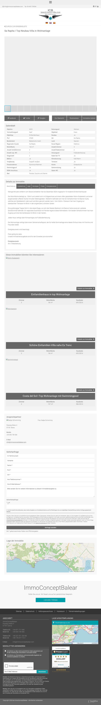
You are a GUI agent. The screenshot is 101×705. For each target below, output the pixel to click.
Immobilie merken (89, 118)
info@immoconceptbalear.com (13, 6)
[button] (94, 70)
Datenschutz (30, 611)
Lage (28, 186)
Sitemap (19, 611)
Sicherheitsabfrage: (12, 500)
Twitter (27, 118)
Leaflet (71, 571)
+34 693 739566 (31, 6)
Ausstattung (21, 186)
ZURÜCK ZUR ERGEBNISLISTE (16, 26)
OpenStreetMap (84, 571)
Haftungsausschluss (45, 611)
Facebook (12, 118)
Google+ (42, 118)
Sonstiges (35, 186)
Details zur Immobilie (84, 288)
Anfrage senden (50, 528)
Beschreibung (11, 186)
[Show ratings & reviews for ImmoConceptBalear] (61, 667)
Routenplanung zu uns (62, 623)
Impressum (61, 611)
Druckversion (74, 118)
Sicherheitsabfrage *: (11, 661)
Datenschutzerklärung (41, 523)
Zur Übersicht (59, 118)
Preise (42, 186)
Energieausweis (51, 186)
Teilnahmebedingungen (77, 611)
